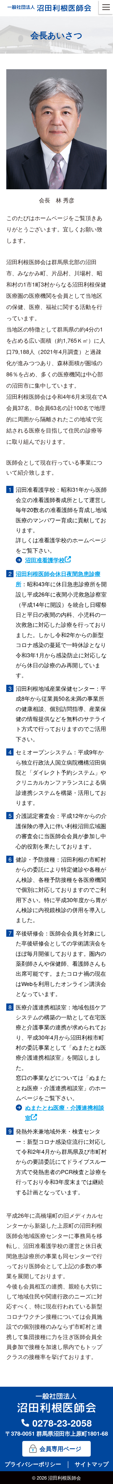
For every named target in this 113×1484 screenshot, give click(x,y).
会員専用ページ (60, 1448)
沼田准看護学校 (45, 560)
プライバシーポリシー (34, 1464)
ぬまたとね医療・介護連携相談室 (64, 1113)
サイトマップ (92, 1464)
